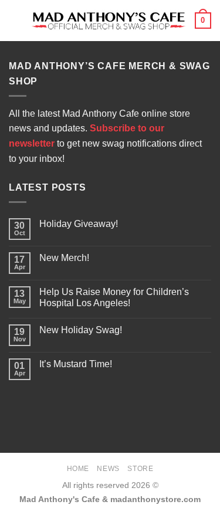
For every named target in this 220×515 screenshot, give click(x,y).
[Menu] (16, 20)
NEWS (108, 469)
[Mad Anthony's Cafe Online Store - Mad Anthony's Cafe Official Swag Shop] (109, 20)
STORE (140, 469)
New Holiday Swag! (80, 330)
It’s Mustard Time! (75, 364)
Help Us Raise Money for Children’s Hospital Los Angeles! (114, 297)
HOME (78, 469)
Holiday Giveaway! (78, 224)
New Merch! (64, 258)
